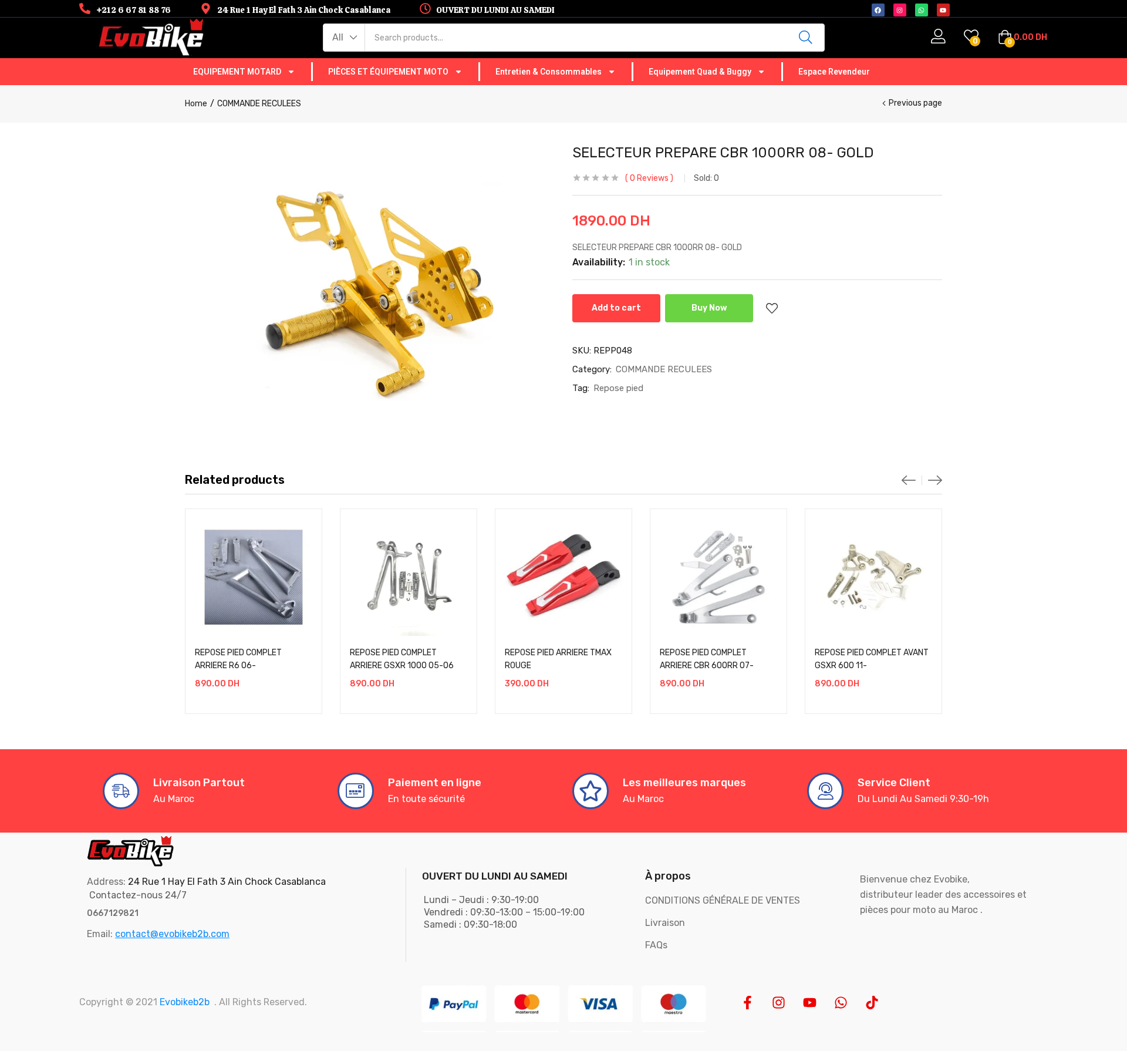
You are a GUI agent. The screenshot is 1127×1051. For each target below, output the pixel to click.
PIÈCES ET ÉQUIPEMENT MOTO (388, 71)
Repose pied (618, 388)
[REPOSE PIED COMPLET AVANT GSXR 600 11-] (873, 577)
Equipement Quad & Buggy (700, 71)
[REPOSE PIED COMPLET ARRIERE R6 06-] (253, 577)
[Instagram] (778, 1002)
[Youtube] (809, 1002)
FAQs (656, 945)
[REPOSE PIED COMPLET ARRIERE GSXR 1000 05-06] (408, 577)
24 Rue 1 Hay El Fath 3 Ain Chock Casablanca (227, 881)
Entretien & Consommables (548, 71)
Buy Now (709, 308)
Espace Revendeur (834, 71)
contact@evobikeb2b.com (172, 933)
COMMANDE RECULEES (259, 104)
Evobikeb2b (185, 1002)
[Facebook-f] (747, 1002)
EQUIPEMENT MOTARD (237, 71)
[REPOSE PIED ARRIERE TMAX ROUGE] (563, 577)
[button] (344, 37)
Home (196, 104)
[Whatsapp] (841, 1002)
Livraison (665, 922)
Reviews (649, 178)
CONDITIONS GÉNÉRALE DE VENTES (722, 900)
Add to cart (616, 308)
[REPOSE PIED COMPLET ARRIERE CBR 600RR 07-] (718, 577)
